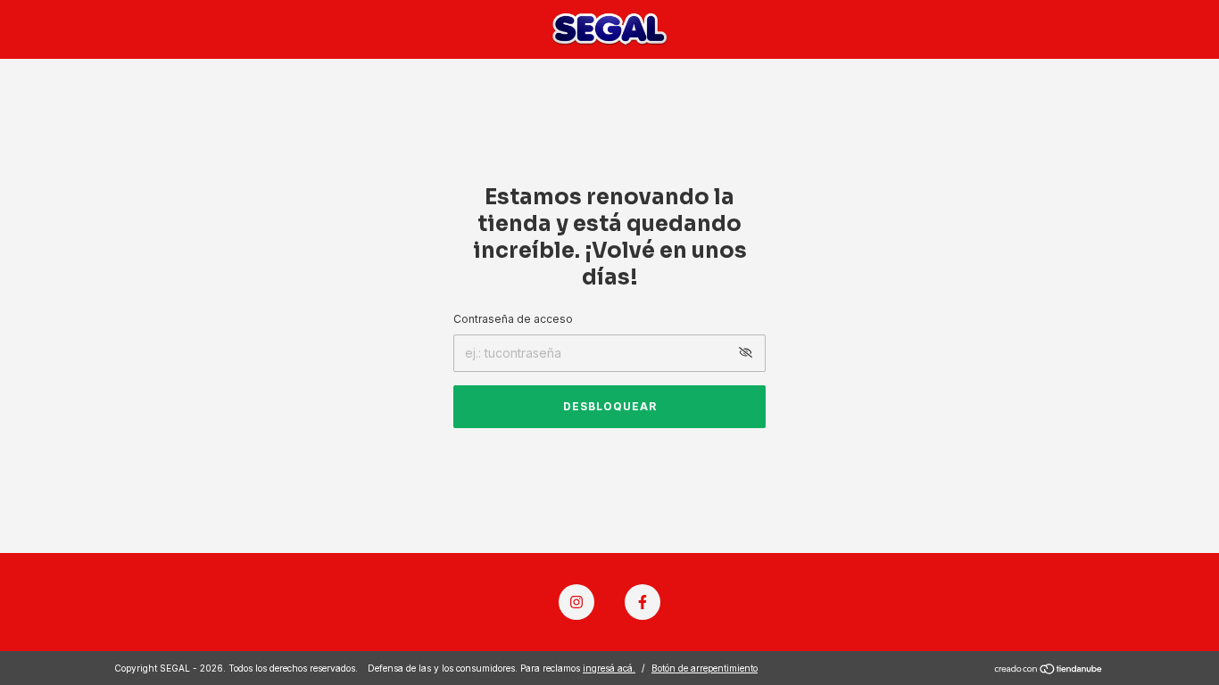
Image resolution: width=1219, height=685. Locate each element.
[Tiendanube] (1049, 670)
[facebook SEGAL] (642, 602)
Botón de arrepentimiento (704, 668)
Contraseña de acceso (513, 319)
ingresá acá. (609, 668)
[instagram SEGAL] (576, 602)
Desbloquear (610, 406)
